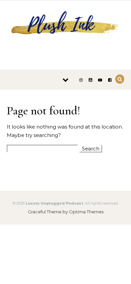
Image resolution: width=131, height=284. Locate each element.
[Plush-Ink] (65, 32)
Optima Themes (86, 211)
